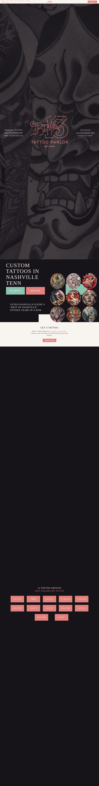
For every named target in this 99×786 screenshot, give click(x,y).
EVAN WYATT (49, 608)
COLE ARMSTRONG (65, 599)
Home (3, 0)
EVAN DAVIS (33, 608)
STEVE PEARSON (41, 617)
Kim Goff (61, 617)
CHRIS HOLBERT (17, 608)
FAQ (16, 0)
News (3, 2)
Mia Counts (81, 608)
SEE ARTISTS (15, 291)
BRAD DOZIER (49, 599)
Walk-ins (28, 0)
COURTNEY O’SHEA (33, 599)
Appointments (21, 0)
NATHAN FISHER (81, 599)
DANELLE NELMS (65, 608)
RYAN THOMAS (17, 599)
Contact (12, 0)
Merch (7, 2)
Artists (7, 0)
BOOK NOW (92, 1)
